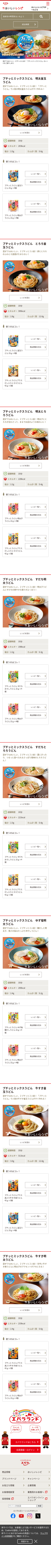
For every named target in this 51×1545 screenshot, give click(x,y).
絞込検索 (25, 24)
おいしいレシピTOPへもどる (38, 8)
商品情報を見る (35, 182)
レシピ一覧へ (36, 174)
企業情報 (32, 1485)
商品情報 (6, 1471)
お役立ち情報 (8, 1485)
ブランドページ (9, 1478)
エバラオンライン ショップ (36, 1498)
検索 (39, 1506)
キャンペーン (34, 1478)
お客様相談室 (8, 1492)
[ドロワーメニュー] (48, 3)
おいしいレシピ (35, 1471)
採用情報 (6, 1498)
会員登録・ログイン (25, 1449)
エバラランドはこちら (25, 1442)
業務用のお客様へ (36, 1492)
